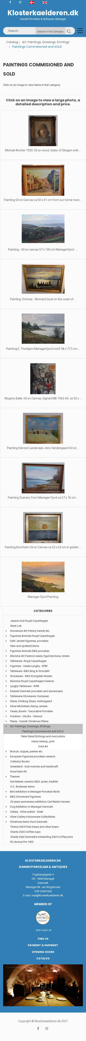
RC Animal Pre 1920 (21, 841)
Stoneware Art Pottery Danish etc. (30, 630)
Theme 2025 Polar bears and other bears (34, 826)
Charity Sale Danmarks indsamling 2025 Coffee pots (41, 836)
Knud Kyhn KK (18, 771)
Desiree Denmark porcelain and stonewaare (36, 691)
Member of (43, 904)
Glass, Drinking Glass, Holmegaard (31, 701)
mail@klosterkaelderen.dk (47, 895)
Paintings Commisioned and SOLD (43, 731)
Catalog (12, 42)
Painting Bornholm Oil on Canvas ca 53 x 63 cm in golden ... (43, 547)
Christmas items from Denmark (28, 821)
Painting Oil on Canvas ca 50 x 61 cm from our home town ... (43, 200)
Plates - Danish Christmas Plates (29, 721)
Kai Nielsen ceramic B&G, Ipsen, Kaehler (34, 781)
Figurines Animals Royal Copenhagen (32, 635)
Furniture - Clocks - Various (26, 716)
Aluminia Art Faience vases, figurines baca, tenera (40, 656)
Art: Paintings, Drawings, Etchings (45, 42)
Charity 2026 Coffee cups (25, 831)
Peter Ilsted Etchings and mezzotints (43, 736)
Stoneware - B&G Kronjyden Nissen (31, 676)
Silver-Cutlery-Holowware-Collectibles (32, 816)
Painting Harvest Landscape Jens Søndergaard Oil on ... (43, 448)
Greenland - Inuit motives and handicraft (34, 766)
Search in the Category (50, 31)
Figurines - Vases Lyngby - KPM (28, 666)
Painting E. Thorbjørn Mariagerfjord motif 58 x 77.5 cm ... (43, 348)
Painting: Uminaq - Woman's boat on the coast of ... (43, 299)
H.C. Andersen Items (22, 786)
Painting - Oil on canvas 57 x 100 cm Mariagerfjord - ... (43, 249)
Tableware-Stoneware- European (29, 696)
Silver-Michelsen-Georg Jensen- (29, 706)
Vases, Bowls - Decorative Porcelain (31, 711)
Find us (43, 939)
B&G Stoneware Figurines (25, 796)
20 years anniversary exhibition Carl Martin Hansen (40, 801)
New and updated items (24, 645)
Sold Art (43, 746)
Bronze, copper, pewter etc (26, 751)
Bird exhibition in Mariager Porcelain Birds (35, 791)
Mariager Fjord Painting (43, 596)
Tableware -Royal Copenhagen (28, 661)
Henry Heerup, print (43, 741)
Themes (15, 776)
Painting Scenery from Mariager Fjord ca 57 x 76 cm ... (43, 497)
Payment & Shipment (43, 945)
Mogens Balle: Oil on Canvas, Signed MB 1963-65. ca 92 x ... (43, 398)
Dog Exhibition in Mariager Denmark (31, 806)
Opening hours (43, 952)
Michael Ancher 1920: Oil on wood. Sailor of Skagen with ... (43, 150)
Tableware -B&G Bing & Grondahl (29, 671)
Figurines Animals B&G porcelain (29, 650)
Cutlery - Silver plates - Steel (26, 811)
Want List (16, 625)
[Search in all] (68, 31)
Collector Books (20, 761)
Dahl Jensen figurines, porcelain (29, 640)
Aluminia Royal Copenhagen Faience (32, 681)
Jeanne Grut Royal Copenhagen (29, 620)
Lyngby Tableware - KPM (24, 686)
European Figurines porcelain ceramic (32, 756)
